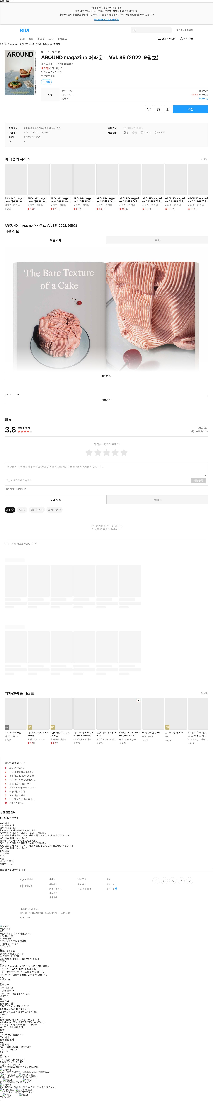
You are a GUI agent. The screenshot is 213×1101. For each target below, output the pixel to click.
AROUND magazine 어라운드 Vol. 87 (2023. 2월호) (83, 200)
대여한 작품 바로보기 (29, 958)
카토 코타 (192, 739)
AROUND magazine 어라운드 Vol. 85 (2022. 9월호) (129, 200)
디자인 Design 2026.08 (38, 734)
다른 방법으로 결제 (10, 943)
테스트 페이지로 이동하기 (106, 19)
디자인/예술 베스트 (14, 762)
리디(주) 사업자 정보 (28, 909)
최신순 (10, 509)
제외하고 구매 (6, 861)
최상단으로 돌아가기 (17, 869)
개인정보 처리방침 (36, 913)
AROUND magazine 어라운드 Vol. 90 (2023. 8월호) (14, 200)
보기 (2, 1037)
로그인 (184, 30)
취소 (2, 856)
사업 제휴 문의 (84, 888)
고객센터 (29, 879)
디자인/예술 (54, 51)
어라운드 (45, 75)
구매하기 (13, 1049)
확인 (2, 977)
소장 (191, 109)
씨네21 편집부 (11, 736)
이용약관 (23, 913)
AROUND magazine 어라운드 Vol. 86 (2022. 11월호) (106, 200)
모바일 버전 (5, 1097)
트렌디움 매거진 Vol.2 (106, 734)
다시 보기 (16, 1064)
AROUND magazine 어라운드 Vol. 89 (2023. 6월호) (37, 200)
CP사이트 (53, 893)
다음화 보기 (5, 1064)
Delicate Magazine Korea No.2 (129, 734)
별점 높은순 (36, 509)
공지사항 (29, 886)
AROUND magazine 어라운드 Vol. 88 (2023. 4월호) (60, 200)
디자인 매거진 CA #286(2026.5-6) (83, 734)
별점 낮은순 (54, 509)
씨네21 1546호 (13, 732)
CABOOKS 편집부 (82, 739)
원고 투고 (82, 884)
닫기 (7, 1037)
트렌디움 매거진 (174, 732)
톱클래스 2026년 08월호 (60, 734)
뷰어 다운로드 (55, 888)
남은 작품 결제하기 (9, 958)
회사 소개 (110, 884)
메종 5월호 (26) (151, 732)
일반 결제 (18, 1027)
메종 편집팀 (148, 736)
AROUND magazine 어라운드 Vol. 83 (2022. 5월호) (175, 200)
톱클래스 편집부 (58, 739)
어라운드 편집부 (49, 71)
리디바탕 (53, 897)
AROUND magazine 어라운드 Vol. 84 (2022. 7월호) (152, 200)
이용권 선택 (5, 990)
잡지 (43, 51)
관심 (48, 82)
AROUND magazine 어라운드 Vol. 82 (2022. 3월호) (198, 200)
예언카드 (114, 739)
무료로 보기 (5, 993)
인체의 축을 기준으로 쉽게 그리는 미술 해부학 (197, 734)
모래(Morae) (102, 739)
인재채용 (110, 888)
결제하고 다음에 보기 (28, 1012)
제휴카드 (53, 884)
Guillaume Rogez (127, 739)
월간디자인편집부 (36, 739)
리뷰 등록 (198, 480)
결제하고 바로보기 (8, 1012)
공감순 (22, 509)
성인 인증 (4, 850)
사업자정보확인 (65, 913)
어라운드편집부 (12, 205)
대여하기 (4, 1049)
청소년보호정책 (51, 913)
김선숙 (201, 739)
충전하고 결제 (6, 1027)
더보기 (204, 158)
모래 (167, 736)
